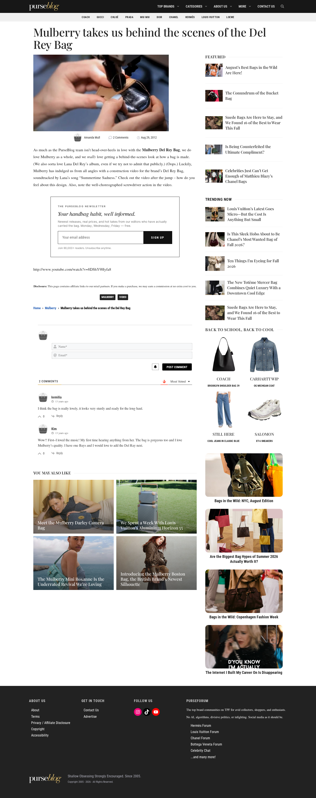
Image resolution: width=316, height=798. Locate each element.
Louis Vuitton (211, 17)
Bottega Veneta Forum (206, 744)
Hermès (190, 17)
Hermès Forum (201, 726)
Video (122, 297)
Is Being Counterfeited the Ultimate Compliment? (248, 149)
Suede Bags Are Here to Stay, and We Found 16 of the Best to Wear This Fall (253, 123)
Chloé (114, 17)
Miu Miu (145, 17)
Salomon (264, 434)
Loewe (230, 17)
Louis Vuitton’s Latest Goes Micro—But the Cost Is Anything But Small (250, 214)
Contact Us (266, 6)
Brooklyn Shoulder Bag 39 (223, 385)
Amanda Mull (92, 137)
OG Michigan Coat (264, 385)
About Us (220, 6)
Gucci (100, 17)
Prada (129, 17)
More (242, 6)
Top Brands (165, 6)
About (35, 710)
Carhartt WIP (264, 378)
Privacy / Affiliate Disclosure (50, 723)
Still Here (223, 434)
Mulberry (107, 297)
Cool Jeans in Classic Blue (223, 441)
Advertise (90, 717)
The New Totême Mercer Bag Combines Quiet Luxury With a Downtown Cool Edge (254, 288)
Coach (86, 17)
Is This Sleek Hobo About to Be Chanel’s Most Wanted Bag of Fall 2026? (253, 239)
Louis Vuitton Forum (205, 732)
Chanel (173, 17)
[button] (282, 6)
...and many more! (203, 757)
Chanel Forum (200, 738)
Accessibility (40, 735)
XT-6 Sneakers (264, 441)
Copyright (37, 729)
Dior (159, 17)
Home (37, 308)
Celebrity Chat (200, 751)
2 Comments (120, 137)
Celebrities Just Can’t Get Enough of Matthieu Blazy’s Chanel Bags (249, 176)
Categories (194, 6)
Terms (35, 717)
